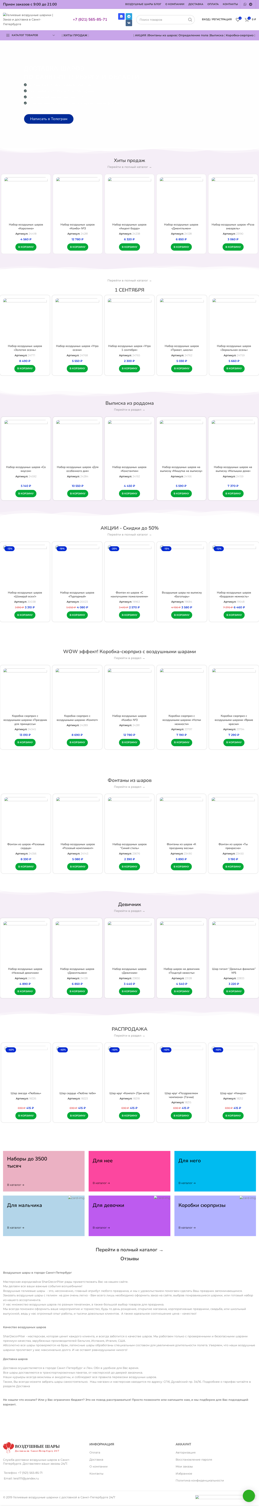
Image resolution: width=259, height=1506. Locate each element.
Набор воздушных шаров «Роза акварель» (233, 227)
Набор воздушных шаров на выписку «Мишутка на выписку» (181, 469)
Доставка (96, 1459)
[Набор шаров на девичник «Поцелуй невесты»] (182, 943)
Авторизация (185, 1452)
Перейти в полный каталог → (129, 167)
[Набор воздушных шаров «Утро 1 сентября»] (129, 320)
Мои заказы (184, 1466)
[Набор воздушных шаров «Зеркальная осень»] (234, 320)
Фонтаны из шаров (162, 35)
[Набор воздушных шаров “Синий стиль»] (129, 818)
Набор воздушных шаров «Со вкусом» (26, 469)
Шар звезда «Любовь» (26, 1093)
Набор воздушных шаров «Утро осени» (77, 348)
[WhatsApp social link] (245, 4)
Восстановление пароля (194, 1459)
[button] (25, 247)
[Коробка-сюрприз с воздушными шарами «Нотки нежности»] (182, 690)
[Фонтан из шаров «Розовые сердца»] (26, 818)
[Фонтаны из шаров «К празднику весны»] (181, 818)
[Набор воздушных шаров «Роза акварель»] (233, 199)
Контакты (96, 1473)
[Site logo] (30, 19)
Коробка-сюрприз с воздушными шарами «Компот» (77, 718)
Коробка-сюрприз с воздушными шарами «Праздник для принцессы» (25, 720)
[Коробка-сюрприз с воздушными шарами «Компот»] (77, 690)
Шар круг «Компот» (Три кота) (129, 1093)
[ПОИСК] (190, 19)
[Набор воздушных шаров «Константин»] (129, 441)
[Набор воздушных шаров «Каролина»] (26, 199)
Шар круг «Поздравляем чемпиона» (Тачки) (181, 1095)
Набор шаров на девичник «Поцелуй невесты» (182, 971)
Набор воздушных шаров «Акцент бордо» (129, 227)
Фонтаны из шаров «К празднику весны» (181, 846)
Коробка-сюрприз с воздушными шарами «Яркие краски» (234, 720)
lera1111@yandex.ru (26, 1478)
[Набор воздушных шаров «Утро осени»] (77, 320)
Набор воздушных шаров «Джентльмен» (181, 227)
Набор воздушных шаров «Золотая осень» (25, 348)
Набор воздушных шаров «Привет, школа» (182, 348)
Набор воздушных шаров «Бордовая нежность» (234, 595)
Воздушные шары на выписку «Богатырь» (182, 595)
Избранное (184, 1473)
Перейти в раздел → (129, 409)
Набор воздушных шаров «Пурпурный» (77, 595)
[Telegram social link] (251, 4)
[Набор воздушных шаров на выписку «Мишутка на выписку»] (181, 441)
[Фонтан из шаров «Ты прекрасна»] (233, 818)
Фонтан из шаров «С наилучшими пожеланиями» (129, 595)
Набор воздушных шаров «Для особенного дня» (78, 469)
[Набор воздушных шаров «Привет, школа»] (182, 320)
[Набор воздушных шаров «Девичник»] (129, 943)
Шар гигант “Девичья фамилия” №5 (234, 971)
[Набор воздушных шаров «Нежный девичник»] (25, 943)
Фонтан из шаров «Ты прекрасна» (233, 846)
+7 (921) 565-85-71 (90, 19)
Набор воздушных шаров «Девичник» (129, 971)
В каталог (14, 1183)
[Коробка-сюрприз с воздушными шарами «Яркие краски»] (234, 690)
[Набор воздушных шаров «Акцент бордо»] (129, 199)
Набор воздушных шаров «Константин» (129, 469)
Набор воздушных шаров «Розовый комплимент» (78, 846)
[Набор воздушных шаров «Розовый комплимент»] (77, 818)
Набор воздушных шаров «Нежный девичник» (25, 971)
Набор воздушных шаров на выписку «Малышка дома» (233, 469)
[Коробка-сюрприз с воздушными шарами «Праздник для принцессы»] (25, 690)
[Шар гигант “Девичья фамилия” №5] (234, 943)
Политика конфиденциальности (200, 1480)
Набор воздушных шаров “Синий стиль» (130, 846)
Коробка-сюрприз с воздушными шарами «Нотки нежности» (181, 720)
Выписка (216, 35)
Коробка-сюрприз (240, 35)
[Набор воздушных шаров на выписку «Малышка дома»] (233, 441)
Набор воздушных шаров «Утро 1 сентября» (129, 348)
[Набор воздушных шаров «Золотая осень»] (25, 320)
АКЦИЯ (141, 35)
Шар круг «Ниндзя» (233, 1093)
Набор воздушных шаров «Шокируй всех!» (25, 595)
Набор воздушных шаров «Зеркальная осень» (234, 348)
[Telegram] (129, 16)
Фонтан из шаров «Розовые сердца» (26, 846)
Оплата (94, 1452)
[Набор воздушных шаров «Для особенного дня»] (77, 441)
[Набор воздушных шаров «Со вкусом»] (26, 441)
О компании (98, 1466)
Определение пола (193, 35)
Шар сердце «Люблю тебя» (77, 1093)
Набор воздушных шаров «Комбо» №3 (78, 227)
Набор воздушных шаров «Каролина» (26, 227)
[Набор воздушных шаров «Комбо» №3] (77, 199)
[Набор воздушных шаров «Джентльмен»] (181, 199)
